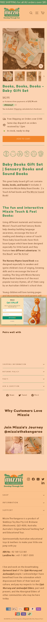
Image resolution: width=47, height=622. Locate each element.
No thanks (12, 321)
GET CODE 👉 (12, 317)
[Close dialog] (44, 299)
